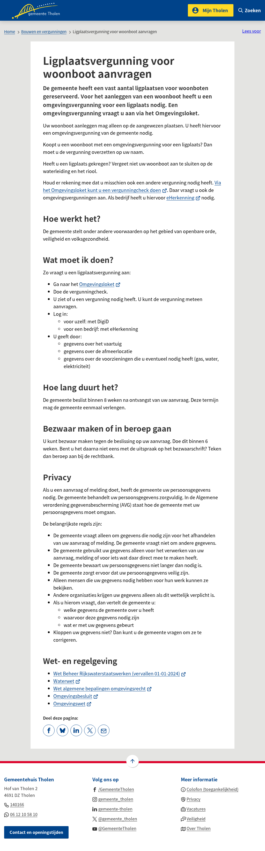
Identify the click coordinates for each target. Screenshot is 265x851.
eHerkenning (183, 197)
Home (9, 31)
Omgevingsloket (99, 284)
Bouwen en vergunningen (44, 31)
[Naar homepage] (39, 10)
